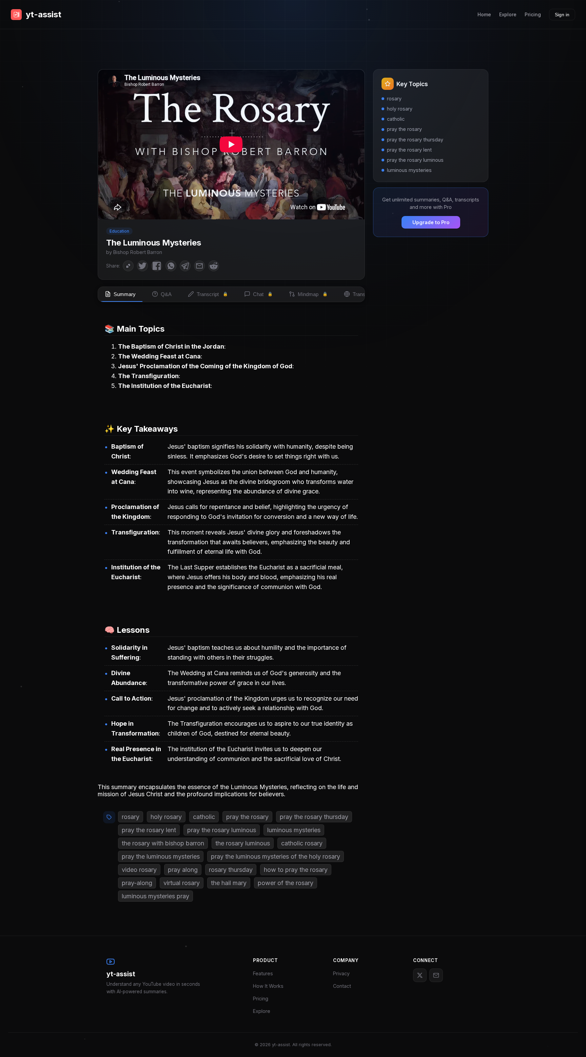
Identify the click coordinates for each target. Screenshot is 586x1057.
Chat (263, 294)
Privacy (341, 973)
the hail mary (229, 882)
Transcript (212, 294)
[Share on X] (142, 265)
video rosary (139, 869)
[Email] (436, 975)
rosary (130, 816)
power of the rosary (285, 882)
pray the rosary (247, 816)
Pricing (533, 14)
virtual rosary (181, 882)
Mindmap (313, 294)
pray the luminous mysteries (161, 856)
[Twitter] (420, 975)
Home (484, 14)
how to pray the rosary (296, 869)
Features (263, 973)
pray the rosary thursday (314, 816)
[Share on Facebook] (156, 265)
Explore (507, 14)
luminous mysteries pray (155, 896)
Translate (367, 294)
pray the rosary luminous (221, 830)
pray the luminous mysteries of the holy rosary (275, 856)
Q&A (166, 294)
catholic (204, 816)
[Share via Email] (199, 265)
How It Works (268, 986)
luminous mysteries (293, 830)
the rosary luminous (242, 843)
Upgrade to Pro (430, 222)
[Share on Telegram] (185, 265)
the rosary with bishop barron (163, 843)
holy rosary (166, 816)
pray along (183, 869)
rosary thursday (231, 869)
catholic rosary (302, 843)
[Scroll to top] (570, 1041)
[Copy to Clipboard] (128, 265)
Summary (125, 294)
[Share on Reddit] (213, 265)
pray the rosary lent (149, 830)
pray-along (137, 882)
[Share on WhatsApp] (170, 265)
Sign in (562, 14)
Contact (342, 986)
